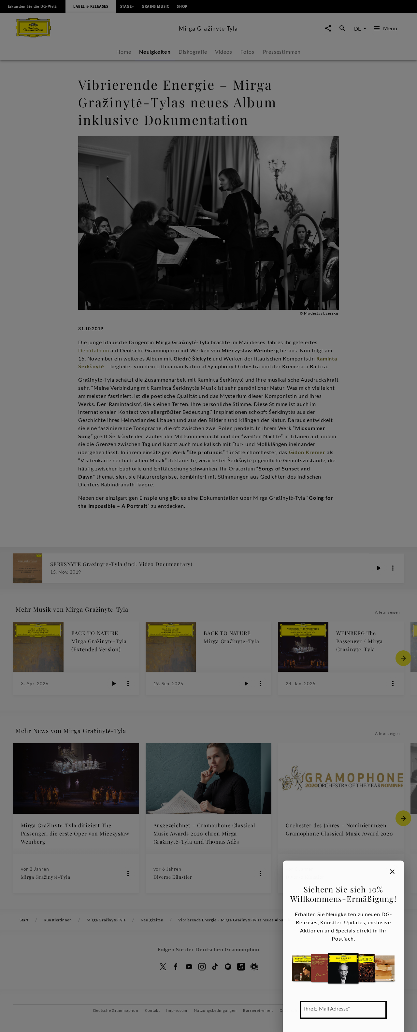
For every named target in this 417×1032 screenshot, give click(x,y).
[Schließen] (392, 871)
